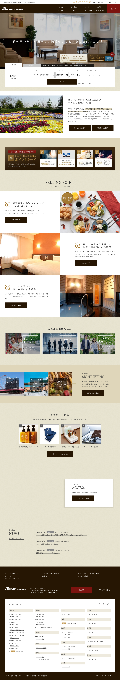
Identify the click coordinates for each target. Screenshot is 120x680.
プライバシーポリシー (11, 578)
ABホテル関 (39, 622)
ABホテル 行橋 (92, 659)
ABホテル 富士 (40, 639)
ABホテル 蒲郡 (14, 646)
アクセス (74, 10)
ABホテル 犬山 (19, 651)
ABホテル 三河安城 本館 (17, 630)
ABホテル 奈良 (66, 667)
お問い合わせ (100, 10)
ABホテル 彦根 (66, 634)
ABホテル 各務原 (41, 617)
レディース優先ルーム (11, 573)
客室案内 (74, 7)
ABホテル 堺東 (66, 649)
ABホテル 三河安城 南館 (17, 635)
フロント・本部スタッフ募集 (27, 676)
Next (117, 41)
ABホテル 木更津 (92, 614)
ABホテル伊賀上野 (41, 648)
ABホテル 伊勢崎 (92, 632)
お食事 (87, 7)
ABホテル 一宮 (14, 622)
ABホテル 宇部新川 (93, 650)
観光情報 (61, 10)
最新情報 (44, 576)
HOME (61, 7)
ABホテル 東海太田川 (16, 640)
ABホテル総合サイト (11, 676)
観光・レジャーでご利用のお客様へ (89, 573)
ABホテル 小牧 (14, 638)
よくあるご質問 (87, 10)
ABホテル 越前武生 (72, 623)
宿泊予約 (113, 9)
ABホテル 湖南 (66, 637)
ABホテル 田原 (14, 643)
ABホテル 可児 (40, 619)
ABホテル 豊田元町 (15, 617)
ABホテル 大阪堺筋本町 (68, 646)
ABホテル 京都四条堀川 (68, 658)
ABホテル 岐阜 (40, 614)
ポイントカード (9, 576)
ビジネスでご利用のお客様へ (50, 573)
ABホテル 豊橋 (14, 624)
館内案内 (100, 7)
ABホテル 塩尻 (40, 657)
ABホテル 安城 (14, 648)
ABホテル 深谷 (92, 623)
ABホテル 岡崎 (14, 627)
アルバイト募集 (42, 676)
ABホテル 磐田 (40, 636)
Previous (3, 41)
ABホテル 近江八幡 (67, 632)
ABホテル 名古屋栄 (15, 614)
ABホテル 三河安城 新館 (17, 632)
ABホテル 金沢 (66, 614)
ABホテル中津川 (40, 624)
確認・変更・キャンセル (84, 83)
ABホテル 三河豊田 (15, 619)
